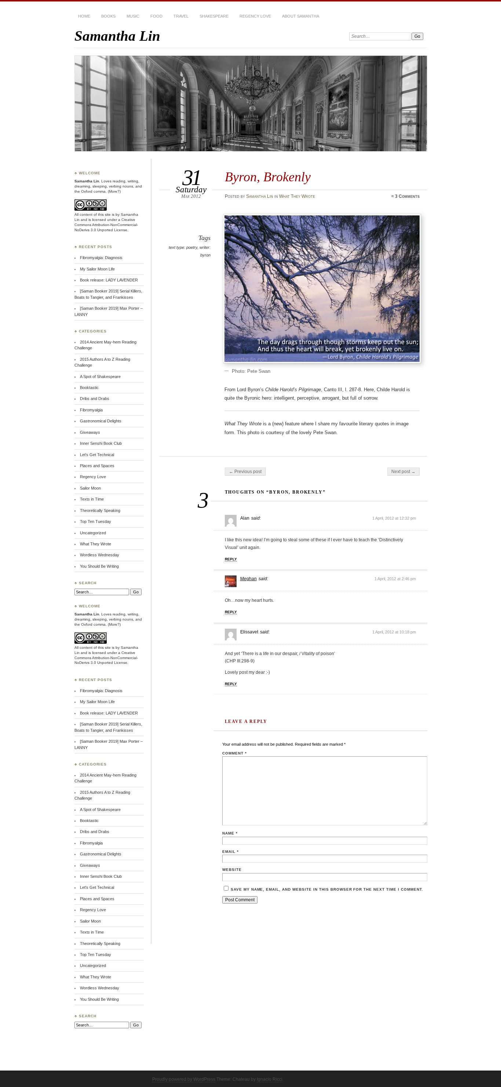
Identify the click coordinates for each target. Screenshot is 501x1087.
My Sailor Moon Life (97, 269)
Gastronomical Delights (100, 421)
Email (230, 852)
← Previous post (245, 471)
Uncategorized (93, 533)
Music (133, 16)
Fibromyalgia (91, 410)
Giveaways (90, 432)
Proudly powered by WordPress (183, 1079)
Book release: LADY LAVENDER (109, 280)
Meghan (248, 578)
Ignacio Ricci (269, 1079)
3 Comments (407, 196)
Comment (234, 753)
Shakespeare (214, 16)
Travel (181, 16)
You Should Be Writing (99, 566)
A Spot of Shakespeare (100, 376)
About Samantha (300, 16)
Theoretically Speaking (100, 510)
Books (108, 16)
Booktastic (89, 387)
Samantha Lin (117, 36)
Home (84, 16)
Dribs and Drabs (94, 398)
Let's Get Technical (97, 454)
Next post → (403, 471)
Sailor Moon (90, 488)
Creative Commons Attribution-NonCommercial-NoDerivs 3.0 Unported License (106, 225)
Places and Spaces (97, 465)
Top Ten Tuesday (95, 521)
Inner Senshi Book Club (101, 443)
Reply (231, 559)
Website (232, 870)
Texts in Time (92, 499)
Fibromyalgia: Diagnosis (101, 257)
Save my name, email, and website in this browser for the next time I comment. (327, 889)
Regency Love (255, 16)
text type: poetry (183, 247)
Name (230, 833)
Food (156, 16)
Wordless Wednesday (99, 555)
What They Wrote (297, 196)
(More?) (114, 191)
